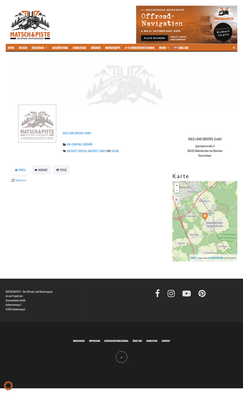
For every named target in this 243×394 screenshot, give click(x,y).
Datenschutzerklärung (116, 340)
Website (21, 180)
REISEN (23, 48)
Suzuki (115, 151)
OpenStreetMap (217, 257)
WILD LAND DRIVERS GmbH (77, 133)
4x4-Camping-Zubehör (79, 144)
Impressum (94, 340)
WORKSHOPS (112, 48)
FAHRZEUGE (79, 48)
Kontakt (166, 340)
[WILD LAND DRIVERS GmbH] (205, 216)
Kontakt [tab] (42, 170)
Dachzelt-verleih (77, 151)
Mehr (162, 48)
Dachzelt (93, 151)
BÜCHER (96, 48)
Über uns (137, 340)
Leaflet (193, 257)
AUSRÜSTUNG (60, 48)
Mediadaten (79, 340)
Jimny (102, 151)
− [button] (177, 190)
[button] (8, 385)
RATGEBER (38, 48)
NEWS (11, 48)
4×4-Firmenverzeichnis (140, 48)
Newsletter (151, 340)
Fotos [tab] (63, 170)
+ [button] (177, 185)
